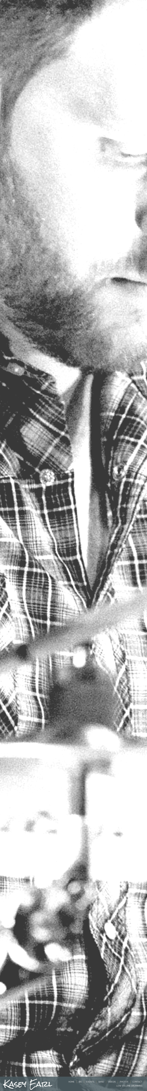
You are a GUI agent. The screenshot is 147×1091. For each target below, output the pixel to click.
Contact (137, 1082)
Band (101, 1082)
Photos (124, 1082)
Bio (80, 1082)
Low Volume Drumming (129, 1086)
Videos (112, 1082)
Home (71, 1082)
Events (90, 1082)
